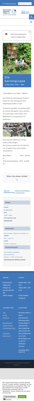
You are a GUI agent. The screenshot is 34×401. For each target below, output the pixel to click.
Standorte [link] (6, 318)
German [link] (8, 399)
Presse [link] (5, 315)
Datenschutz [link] (7, 336)
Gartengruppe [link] (8, 220)
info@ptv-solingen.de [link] (10, 3)
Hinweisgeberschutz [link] (9, 328)
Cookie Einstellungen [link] (9, 396)
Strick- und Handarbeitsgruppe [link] (9, 191)
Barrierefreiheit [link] (7, 323)
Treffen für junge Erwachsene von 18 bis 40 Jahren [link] (22, 191)
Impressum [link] (6, 333)
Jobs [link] (4, 313)
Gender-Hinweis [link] (8, 326)
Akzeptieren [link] (22, 396)
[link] (31, 16)
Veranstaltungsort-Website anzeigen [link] (15, 259)
